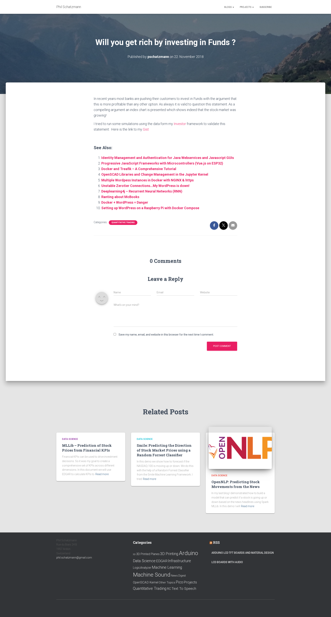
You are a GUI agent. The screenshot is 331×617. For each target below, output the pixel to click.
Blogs (228, 7)
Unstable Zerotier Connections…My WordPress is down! (145, 186)
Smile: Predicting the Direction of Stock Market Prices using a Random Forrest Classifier (164, 450)
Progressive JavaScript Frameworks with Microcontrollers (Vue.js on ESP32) (162, 163)
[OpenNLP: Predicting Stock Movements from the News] (240, 447)
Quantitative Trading (123, 222)
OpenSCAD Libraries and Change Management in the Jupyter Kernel (154, 174)
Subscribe (266, 7)
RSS (216, 542)
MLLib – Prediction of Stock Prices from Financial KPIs (87, 447)
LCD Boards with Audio (227, 562)
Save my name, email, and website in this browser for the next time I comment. (166, 334)
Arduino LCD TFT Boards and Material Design (242, 552)
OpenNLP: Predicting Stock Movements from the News (235, 484)
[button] (233, 7)
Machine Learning (167, 567)
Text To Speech (184, 589)
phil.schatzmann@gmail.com (74, 557)
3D (134, 554)
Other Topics (167, 582)
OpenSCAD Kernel (145, 582)
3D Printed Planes (148, 554)
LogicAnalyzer (142, 567)
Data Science (70, 439)
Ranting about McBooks (120, 197)
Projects (246, 7)
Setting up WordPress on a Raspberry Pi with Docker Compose (150, 208)
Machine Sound (151, 575)
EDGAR (161, 561)
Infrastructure (179, 561)
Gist (146, 129)
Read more (102, 474)
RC (169, 589)
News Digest (178, 575)
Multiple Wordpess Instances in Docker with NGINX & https (147, 180)
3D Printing (169, 554)
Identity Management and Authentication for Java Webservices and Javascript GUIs (167, 158)
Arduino (188, 553)
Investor (180, 124)
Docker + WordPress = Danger (124, 202)
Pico (179, 582)
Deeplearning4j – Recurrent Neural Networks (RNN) (141, 191)
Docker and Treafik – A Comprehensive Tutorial (138, 169)
